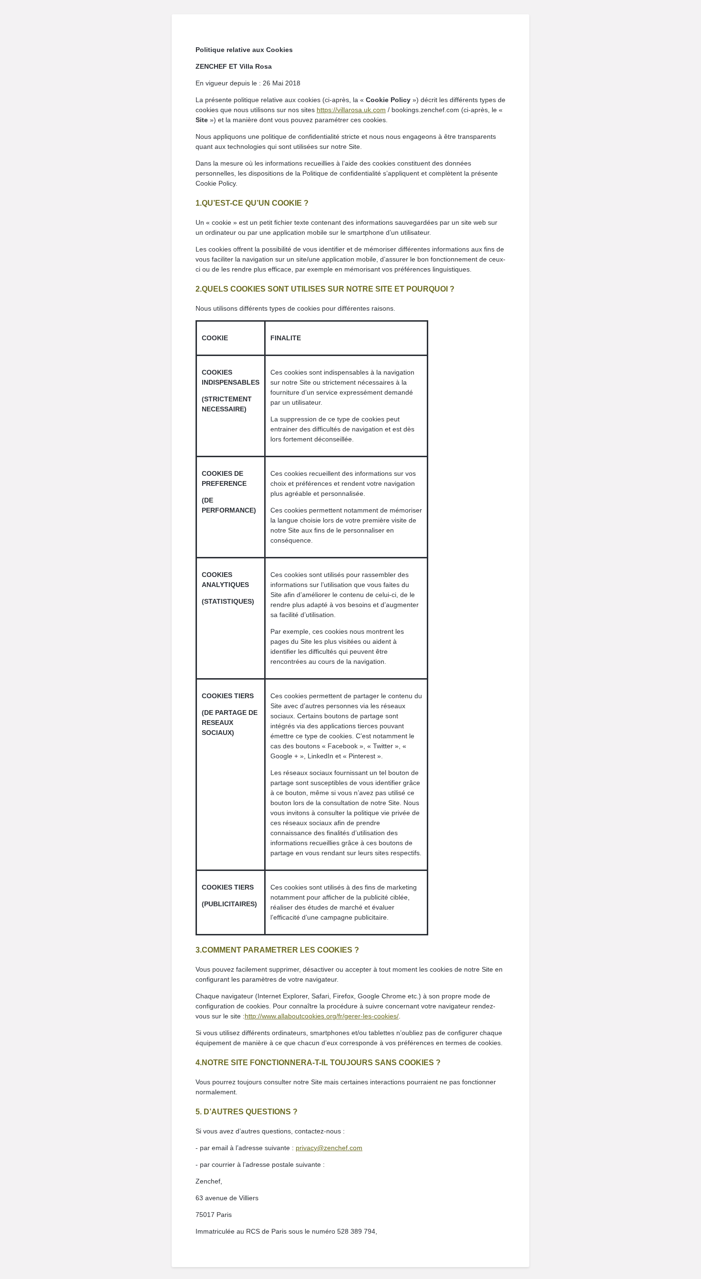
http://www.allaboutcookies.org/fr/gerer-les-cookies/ (322, 1016)
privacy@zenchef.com (329, 1148)
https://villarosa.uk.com (351, 110)
